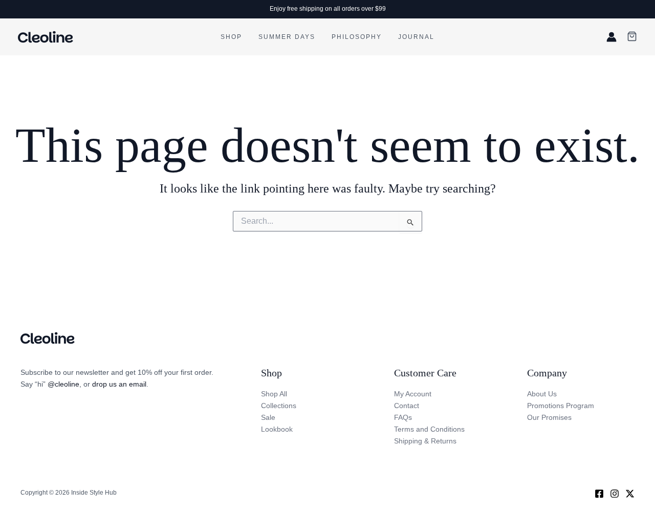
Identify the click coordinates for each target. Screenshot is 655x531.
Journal (416, 36)
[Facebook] (599, 493)
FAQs (403, 417)
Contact (406, 405)
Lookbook (277, 429)
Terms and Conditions (429, 429)
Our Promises (549, 417)
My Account (412, 394)
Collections (278, 405)
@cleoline (63, 384)
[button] (632, 37)
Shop (231, 36)
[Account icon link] (611, 37)
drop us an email (119, 384)
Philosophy (357, 36)
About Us (542, 394)
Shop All (274, 394)
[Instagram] (614, 493)
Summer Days (286, 36)
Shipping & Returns (425, 441)
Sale (268, 417)
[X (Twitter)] (630, 493)
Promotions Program (560, 405)
